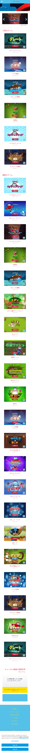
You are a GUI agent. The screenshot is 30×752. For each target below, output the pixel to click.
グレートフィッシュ (15, 50)
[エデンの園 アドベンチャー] (15, 301)
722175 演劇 (15, 121)
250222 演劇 (15, 382)
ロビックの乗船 (15, 97)
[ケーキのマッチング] (15, 134)
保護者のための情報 (14, 715)
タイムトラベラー (15, 473)
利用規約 (14, 709)
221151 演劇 (15, 567)
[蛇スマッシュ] (15, 371)
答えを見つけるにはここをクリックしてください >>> (15, 690)
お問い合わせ (14, 721)
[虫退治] (15, 110)
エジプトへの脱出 (15, 166)
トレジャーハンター (15, 241)
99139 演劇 (15, 475)
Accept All (15, 749)
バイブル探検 (15, 589)
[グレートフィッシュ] (15, 41)
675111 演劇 (15, 145)
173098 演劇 (15, 637)
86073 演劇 (15, 591)
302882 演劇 (15, 544)
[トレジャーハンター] (15, 19)
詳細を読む (24, 47)
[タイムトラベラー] (15, 464)
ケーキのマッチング (15, 143)
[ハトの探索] (15, 64)
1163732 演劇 (15, 52)
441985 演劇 (15, 451)
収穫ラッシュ (15, 357)
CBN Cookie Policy (24, 738)
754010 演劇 (15, 98)
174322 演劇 (15, 498)
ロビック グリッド (15, 218)
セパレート (15, 334)
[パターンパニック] (15, 487)
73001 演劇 (15, 312)
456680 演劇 (15, 168)
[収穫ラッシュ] (15, 348)
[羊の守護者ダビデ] (15, 556)
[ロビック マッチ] (15, 510)
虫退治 (15, 120)
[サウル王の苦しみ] (15, 440)
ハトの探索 (15, 74)
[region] (15, 741)
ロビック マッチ (15, 519)
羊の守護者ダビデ (15, 566)
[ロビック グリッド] (15, 208)
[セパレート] (15, 324)
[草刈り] (15, 394)
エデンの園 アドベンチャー (15, 311)
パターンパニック (15, 496)
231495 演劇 (15, 359)
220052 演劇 (15, 219)
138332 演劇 (15, 335)
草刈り (15, 404)
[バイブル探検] (15, 580)
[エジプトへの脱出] (15, 157)
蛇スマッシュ (15, 380)
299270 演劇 (15, 243)
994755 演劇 (15, 75)
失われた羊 (15, 635)
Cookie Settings (14, 724)
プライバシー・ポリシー (14, 712)
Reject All (15, 745)
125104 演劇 (15, 521)
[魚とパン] (15, 533)
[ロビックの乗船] (15, 87)
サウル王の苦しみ (15, 450)
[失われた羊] (15, 626)
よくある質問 (14, 718)
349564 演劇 (15, 405)
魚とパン (15, 543)
